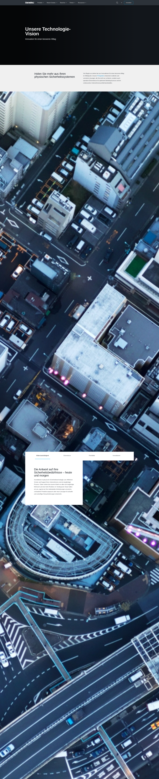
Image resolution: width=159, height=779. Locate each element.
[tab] (42, 456)
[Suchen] (117, 2)
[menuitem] (40, 2)
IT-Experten (100, 76)
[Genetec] (30, 2)
